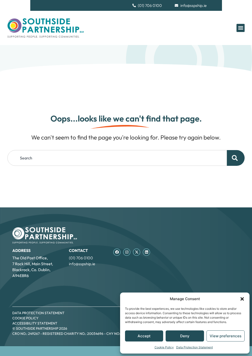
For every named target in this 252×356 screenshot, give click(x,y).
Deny (184, 336)
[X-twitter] (136, 252)
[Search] (236, 158)
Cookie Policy (164, 347)
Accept (144, 336)
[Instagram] (126, 252)
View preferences (225, 336)
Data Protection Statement (194, 347)
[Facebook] (117, 252)
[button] (242, 298)
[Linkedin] (146, 252)
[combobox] (117, 158)
